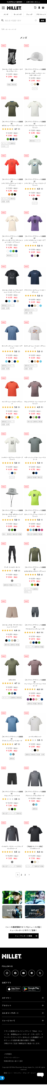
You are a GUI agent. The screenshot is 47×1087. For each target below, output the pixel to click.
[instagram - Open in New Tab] (7, 973)
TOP (2, 29)
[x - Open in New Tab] (40, 973)
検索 (42, 20)
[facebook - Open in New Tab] (15, 973)
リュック (29, 14)
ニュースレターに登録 (23, 936)
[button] (29, 875)
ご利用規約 (8, 1054)
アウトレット (41, 14)
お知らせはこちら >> (33, 2)
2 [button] (21, 874)
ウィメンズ (18, 14)
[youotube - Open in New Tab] (23, 973)
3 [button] (25, 874)
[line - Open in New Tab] (31, 973)
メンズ (6, 14)
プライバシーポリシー (12, 1057)
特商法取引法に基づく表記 (13, 1061)
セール (8, 29)
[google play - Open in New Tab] (31, 990)
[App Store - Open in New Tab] (14, 990)
